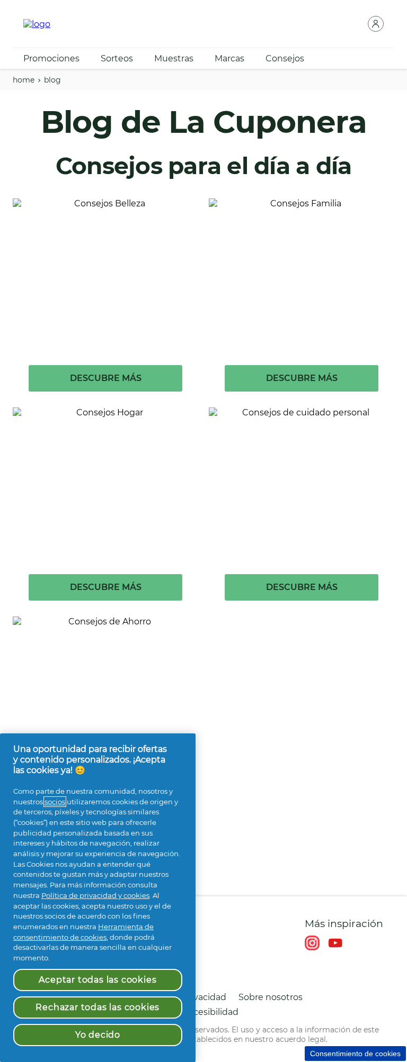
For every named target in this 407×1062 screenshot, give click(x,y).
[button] (376, 24)
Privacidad (204, 997)
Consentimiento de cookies (355, 1053)
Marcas (229, 58)
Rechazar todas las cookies (98, 1007)
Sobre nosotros (270, 997)
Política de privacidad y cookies (95, 895)
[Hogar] (36, 24)
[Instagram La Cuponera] (312, 943)
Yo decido (97, 1035)
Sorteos (117, 58)
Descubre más (105, 378)
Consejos (285, 58)
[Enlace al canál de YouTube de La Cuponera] (335, 943)
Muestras (173, 58)
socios (55, 801)
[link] (105, 302)
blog (52, 80)
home (23, 80)
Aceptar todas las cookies (97, 980)
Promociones (51, 58)
